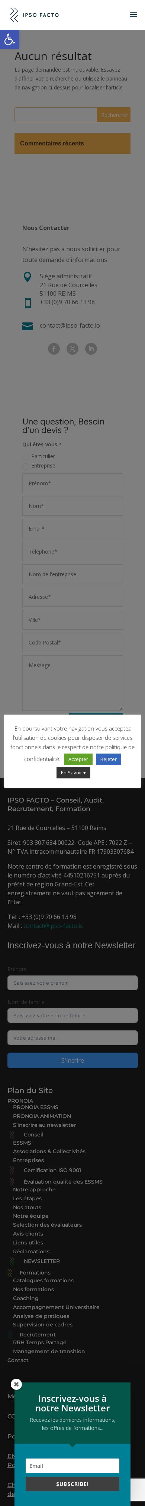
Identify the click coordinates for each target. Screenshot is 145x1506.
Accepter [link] (78, 759)
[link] (9, 39)
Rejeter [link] (108, 759)
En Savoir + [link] (73, 772)
